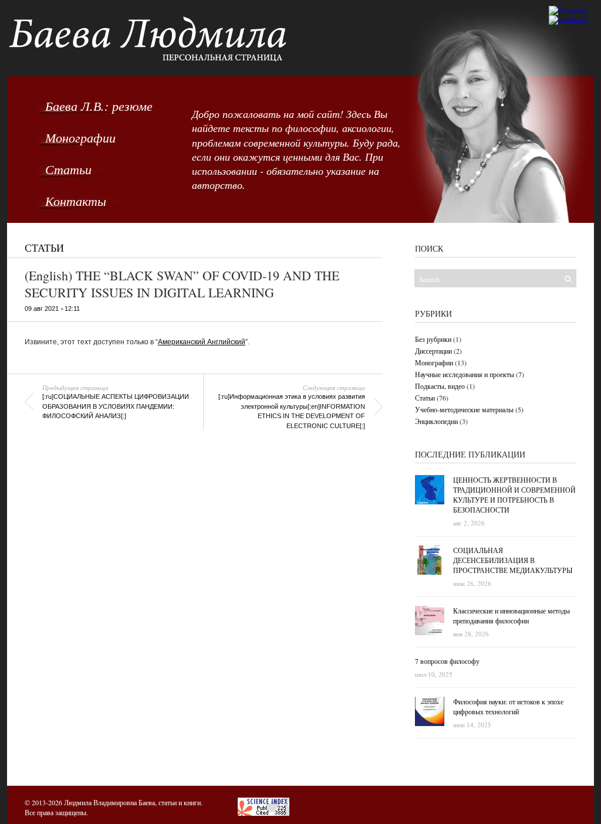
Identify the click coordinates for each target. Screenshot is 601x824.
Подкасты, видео (440, 386)
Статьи (68, 169)
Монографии (80, 137)
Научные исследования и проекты (464, 374)
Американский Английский (201, 342)
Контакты (75, 200)
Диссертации (433, 350)
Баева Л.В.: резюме (99, 105)
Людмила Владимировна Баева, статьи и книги (132, 802)
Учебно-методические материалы (464, 409)
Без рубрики (433, 339)
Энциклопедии (436, 421)
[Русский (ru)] (568, 10)
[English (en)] (568, 19)
